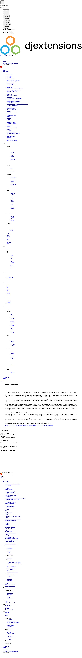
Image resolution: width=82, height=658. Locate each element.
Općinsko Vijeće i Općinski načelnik (14, 90)
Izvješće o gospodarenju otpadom (13, 184)
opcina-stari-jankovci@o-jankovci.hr (10, 63)
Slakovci (12, 156)
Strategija (8, 233)
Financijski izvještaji (11, 78)
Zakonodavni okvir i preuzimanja (13, 80)
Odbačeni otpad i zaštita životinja (13, 101)
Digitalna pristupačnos (11, 108)
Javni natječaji (9, 76)
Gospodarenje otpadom (12, 106)
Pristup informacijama (11, 109)
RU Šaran (12, 358)
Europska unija (10, 125)
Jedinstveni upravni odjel (12, 91)
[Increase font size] (11, 31)
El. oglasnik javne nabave (12, 123)
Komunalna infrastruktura (12, 105)
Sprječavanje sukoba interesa (13, 99)
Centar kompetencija (11, 136)
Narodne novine (10, 84)
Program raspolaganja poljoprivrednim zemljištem (17, 104)
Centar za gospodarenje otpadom (13, 180)
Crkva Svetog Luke (11, 204)
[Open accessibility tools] (2, 2)
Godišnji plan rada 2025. (9, 242)
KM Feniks (12, 324)
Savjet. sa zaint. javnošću (12, 95)
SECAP (8, 235)
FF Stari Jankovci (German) (12, 321)
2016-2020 (12, 171)
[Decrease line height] (10, 32)
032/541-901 (5, 61)
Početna (4, 70)
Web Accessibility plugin (5, 55)
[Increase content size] (13, 29)
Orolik (11, 158)
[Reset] (1, 7)
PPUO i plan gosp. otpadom (12, 102)
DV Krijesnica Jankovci (11, 120)
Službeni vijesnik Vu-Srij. (12, 127)
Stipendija (9, 118)
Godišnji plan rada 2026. (9, 238)
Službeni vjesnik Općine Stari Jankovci (15, 88)
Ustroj (8, 249)
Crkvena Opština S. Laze (12, 209)
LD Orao (12, 342)
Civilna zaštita (9, 92)
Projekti (8, 276)
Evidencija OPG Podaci (11, 115)
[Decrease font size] (9, 31)
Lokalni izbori (9, 87)
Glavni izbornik (6, 71)
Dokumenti (9, 302)
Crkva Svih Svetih (11, 197)
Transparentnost (10, 83)
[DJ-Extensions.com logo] (41, 54)
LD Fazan (12, 364)
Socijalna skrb (10, 94)
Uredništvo (9, 137)
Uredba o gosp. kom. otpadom (13, 133)
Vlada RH (9, 126)
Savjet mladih (9, 97)
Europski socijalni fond (11, 132)
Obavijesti (9, 300)
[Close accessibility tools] (3, 7)
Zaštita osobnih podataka (12, 85)
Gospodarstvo (13, 177)
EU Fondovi (9, 130)
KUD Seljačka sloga (12, 356)
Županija (8, 129)
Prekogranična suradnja (12, 81)
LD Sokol (12, 372)
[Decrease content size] (12, 29)
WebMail (8, 139)
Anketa (8, 119)
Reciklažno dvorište (11, 122)
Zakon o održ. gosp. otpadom (13, 134)
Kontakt (4, 378)
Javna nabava (10, 74)
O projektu (9, 303)
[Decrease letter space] (11, 33)
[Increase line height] (12, 32)
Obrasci (8, 116)
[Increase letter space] (13, 33)
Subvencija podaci (13, 112)
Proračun (9, 77)
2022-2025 (12, 227)
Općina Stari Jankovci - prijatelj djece (14, 98)
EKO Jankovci (6, 377)
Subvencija (9, 111)
